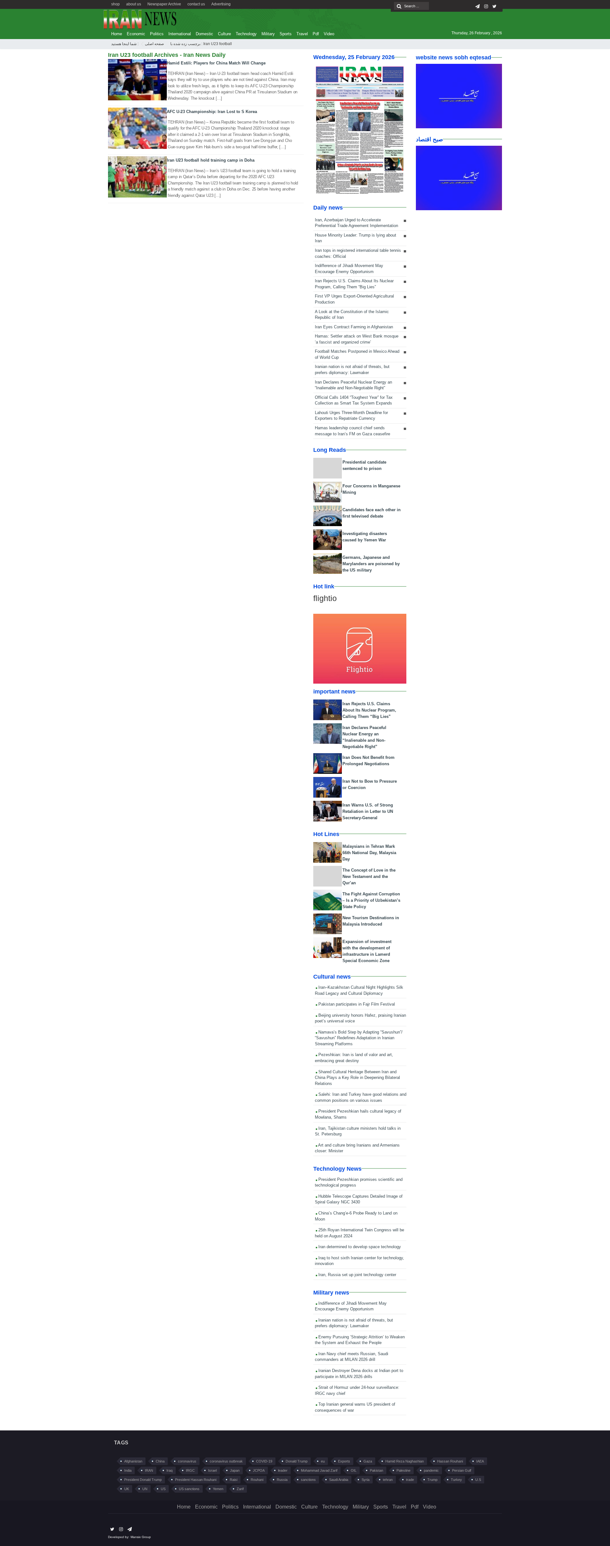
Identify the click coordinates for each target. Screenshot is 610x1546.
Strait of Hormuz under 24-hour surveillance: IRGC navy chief (357, 1390)
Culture (224, 33)
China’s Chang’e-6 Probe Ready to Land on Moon (356, 1216)
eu (323, 1461)
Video (329, 33)
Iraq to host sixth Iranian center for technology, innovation (359, 1260)
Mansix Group (141, 1537)
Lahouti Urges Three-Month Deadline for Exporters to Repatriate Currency (351, 415)
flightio (325, 598)
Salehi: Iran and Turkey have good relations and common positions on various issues (360, 1097)
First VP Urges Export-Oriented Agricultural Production (354, 299)
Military (268, 33)
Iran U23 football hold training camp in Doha (210, 160)
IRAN (149, 1470)
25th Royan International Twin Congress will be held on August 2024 (359, 1233)
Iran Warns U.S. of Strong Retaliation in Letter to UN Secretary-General (367, 811)
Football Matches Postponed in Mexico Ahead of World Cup (357, 354)
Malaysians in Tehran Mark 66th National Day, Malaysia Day (369, 852)
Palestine (403, 1470)
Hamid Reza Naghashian (404, 1461)
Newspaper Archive (164, 4)
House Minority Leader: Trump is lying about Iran (355, 238)
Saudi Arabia (338, 1480)
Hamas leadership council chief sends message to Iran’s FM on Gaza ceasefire (352, 430)
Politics (157, 33)
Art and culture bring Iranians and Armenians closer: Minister (357, 1148)
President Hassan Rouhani (195, 1480)
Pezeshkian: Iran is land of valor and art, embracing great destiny (354, 1057)
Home (116, 33)
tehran (388, 1480)
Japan (235, 1470)
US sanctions (189, 1489)
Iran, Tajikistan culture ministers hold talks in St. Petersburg (358, 1131)
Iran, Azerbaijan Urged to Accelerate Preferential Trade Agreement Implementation (356, 223)
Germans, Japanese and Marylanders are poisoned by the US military (371, 563)
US (163, 1489)
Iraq (169, 1470)
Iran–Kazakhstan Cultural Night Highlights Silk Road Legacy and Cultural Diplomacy (359, 990)
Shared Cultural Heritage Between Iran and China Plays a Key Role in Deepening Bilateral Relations (357, 1077)
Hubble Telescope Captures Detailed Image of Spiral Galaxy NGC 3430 (359, 1199)
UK (126, 1489)
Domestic (204, 33)
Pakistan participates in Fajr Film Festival (356, 1004)
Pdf (316, 33)
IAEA (480, 1461)
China (160, 1461)
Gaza (367, 1461)
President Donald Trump (143, 1480)
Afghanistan (133, 1461)
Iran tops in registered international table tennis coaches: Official (358, 253)
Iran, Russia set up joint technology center (356, 1274)
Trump (432, 1480)
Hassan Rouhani (450, 1461)
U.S (478, 1480)
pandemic (431, 1470)
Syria (365, 1480)
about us (133, 4)
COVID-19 (264, 1461)
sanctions (308, 1480)
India (128, 1470)
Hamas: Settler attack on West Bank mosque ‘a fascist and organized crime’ (356, 339)
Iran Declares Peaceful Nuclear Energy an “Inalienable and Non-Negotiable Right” (353, 385)
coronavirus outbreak (226, 1461)
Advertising (221, 4)
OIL (353, 1470)
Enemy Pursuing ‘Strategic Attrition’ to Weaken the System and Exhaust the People (360, 1340)
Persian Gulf (461, 1470)
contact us (196, 4)
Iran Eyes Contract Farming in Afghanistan (354, 327)
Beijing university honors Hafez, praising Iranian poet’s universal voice (360, 1018)
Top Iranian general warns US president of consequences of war (355, 1407)
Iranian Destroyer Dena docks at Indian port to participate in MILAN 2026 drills (359, 1373)
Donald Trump (297, 1461)
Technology (246, 33)
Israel (212, 1470)
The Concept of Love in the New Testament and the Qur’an (369, 876)
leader (283, 1470)
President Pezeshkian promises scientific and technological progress (359, 1182)
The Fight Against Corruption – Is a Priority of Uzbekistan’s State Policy (371, 900)
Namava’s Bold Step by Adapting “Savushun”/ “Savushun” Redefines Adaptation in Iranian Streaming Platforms (359, 1038)
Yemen (218, 1489)
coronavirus (187, 1461)
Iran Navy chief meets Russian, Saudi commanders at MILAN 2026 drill (351, 1356)
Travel (302, 33)
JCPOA (259, 1470)
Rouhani (257, 1480)
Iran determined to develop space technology (359, 1246)
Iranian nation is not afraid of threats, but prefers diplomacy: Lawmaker (352, 369)
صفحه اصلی (154, 44)
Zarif (240, 1489)
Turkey (456, 1480)
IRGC (190, 1470)
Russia (282, 1480)
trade (410, 1480)
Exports (344, 1461)
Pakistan (376, 1470)
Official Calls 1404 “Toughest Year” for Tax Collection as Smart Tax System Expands (354, 400)
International (179, 33)
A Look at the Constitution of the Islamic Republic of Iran (352, 314)
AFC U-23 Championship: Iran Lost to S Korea (212, 111)
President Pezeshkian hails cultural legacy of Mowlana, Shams (358, 1114)
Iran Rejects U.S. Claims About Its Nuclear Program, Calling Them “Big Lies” (354, 283)
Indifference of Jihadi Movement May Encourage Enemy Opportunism (349, 268)
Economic (136, 33)
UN (144, 1489)
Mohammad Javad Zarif (319, 1470)
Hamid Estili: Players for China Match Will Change (216, 63)
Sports (286, 33)
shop (115, 4)
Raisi (233, 1480)
